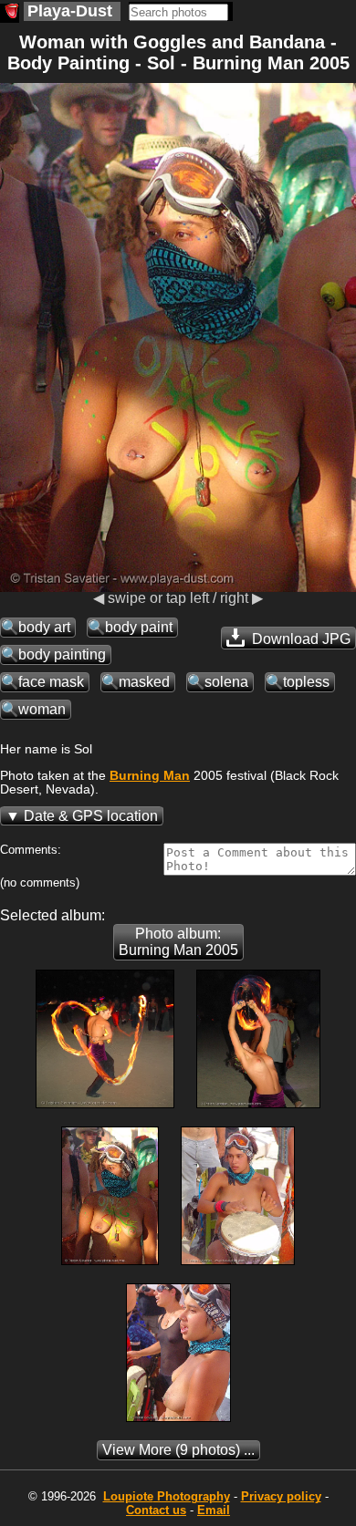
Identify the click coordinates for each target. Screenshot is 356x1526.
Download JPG (299, 639)
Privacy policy (281, 1496)
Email (213, 1510)
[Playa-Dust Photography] (9, 13)
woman (42, 709)
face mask (51, 682)
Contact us (156, 1510)
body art (44, 627)
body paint (139, 627)
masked (144, 682)
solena (226, 682)
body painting (62, 654)
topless (306, 682)
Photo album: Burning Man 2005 (178, 942)
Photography (166, 1496)
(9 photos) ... (178, 1450)
